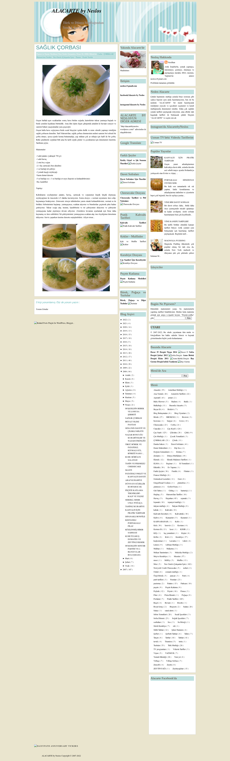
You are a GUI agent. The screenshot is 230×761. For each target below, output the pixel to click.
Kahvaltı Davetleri (161, 513)
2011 (125, 360)
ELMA (157, 463)
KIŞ (155, 533)
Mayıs (128, 401)
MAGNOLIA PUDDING (174, 240)
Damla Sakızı (159, 444)
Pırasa (183, 591)
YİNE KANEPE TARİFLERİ (176, 221)
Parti (184, 575)
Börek (156, 417)
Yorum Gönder (42, 309)
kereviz (168, 525)
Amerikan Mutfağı (175, 389)
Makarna (170, 548)
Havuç (156, 498)
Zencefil (157, 664)
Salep (156, 610)
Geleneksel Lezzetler (162, 478)
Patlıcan (184, 583)
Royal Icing (158, 606)
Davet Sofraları (177, 444)
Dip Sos (177, 448)
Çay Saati (158, 432)
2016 (125, 341)
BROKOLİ (171, 417)
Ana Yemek (158, 393)
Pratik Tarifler (88, 57)
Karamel (184, 517)
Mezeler (177, 556)
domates (157, 455)
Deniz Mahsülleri (161, 448)
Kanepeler (170, 517)
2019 (125, 330)
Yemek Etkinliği (160, 657)
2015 (125, 345)
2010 (125, 364)
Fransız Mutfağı (160, 475)
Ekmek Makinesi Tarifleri (177, 459)
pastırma (157, 583)
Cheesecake (158, 424)
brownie (157, 420)
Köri (167, 537)
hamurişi (184, 490)
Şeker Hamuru (178, 629)
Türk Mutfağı (173, 645)
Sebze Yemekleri (160, 614)
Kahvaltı (168, 509)
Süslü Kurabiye (160, 626)
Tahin (186, 633)
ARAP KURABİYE (133, 480)
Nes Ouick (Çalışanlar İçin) (64, 57)
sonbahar (157, 622)
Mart (127, 558)
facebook (124, 95)
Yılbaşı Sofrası (172, 660)
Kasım (128, 378)
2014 (125, 349)
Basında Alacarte (176, 405)
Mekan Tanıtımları (161, 552)
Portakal (157, 598)
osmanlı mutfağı (172, 571)
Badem (174, 401)
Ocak (127, 565)
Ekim (127, 382)
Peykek (157, 591)
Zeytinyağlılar (178, 668)
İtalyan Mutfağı (178, 506)
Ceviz (181, 420)
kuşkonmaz (158, 540)
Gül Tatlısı (158, 490)
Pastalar (173, 579)
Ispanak (157, 502)
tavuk (156, 641)
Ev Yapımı (172, 467)
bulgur (170, 420)
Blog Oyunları (180, 413)
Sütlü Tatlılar (159, 629)
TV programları (160, 649)
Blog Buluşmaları (161, 413)
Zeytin (169, 664)
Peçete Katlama (171, 587)
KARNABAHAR (161, 521)
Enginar (169, 463)
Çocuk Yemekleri (177, 436)
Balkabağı (158, 405)
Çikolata (173, 432)
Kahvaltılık (179, 513)
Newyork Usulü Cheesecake (165, 568)
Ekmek (157, 459)
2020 (125, 327)
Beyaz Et (157, 409)
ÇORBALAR (109, 54)
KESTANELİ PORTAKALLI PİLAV (132, 523)
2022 (125, 319)
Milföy (168, 560)
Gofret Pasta (173, 486)
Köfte (156, 537)
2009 (125, 367)
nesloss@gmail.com (128, 85)
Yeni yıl (177, 657)
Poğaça (185, 595)
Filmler (187, 471)
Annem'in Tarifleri (178, 393)
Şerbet (156, 633)
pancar (173, 575)
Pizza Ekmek (170, 595)
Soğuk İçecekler (178, 618)
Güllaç (171, 490)
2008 (125, 371)
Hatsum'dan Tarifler (44, 57)
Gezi (180, 478)
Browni (185, 417)
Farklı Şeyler (159, 471)
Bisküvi (171, 409)
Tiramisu (168, 641)
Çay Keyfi (171, 428)
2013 (125, 352)
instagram (124, 104)
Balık (186, 401)
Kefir (177, 521)
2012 (125, 356)
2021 (125, 323)
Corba (100, 54)
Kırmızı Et (158, 529)
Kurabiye (180, 537)
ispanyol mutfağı (175, 502)
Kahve (156, 517)
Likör (185, 540)
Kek (155, 525)
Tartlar (168, 637)
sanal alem (169, 610)
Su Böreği (182, 622)
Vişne (156, 653)
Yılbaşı (157, 660)
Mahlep (157, 548)
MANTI (128, 470)
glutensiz (157, 486)
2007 (125, 569)
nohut (185, 568)
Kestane (180, 525)
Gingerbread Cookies (162, 482)
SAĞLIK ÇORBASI (58, 47)
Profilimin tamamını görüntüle (162, 82)
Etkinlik (157, 467)
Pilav (156, 595)
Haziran (128, 397)
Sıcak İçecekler (181, 614)
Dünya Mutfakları (174, 455)
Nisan (127, 404)
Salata (185, 606)
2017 (125, 338)
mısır (156, 560)
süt (174, 626)
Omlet (156, 571)
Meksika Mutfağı (182, 552)
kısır (172, 529)
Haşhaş (157, 494)
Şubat (127, 562)
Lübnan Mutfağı (172, 544)
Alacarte (157, 389)
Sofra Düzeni (159, 618)
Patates (78, 57)
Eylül (127, 386)
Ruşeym (173, 606)
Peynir (170, 591)
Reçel (156, 602)
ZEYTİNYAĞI (160, 668)
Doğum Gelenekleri (162, 451)
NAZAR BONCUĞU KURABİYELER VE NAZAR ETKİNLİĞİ (135, 437)
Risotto (180, 602)
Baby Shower (159, 401)
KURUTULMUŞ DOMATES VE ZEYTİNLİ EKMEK (135, 539)
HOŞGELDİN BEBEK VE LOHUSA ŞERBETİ (134, 411)
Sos (169, 622)
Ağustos (128, 389)
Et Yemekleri (184, 463)
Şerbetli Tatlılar (172, 633)
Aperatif (157, 397)
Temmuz (128, 393)
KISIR (183, 529)
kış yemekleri (169, 533)
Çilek (187, 432)
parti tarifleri (159, 579)
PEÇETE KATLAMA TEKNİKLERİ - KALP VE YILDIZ (134, 493)
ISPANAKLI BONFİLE (135, 516)
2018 (125, 334)
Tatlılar (181, 637)
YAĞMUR (170, 653)
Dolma (179, 451)
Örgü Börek (159, 575)
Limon (156, 544)
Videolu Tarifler (179, 649)
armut (170, 397)
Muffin (180, 560)
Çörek (175, 440)
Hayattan (169, 498)
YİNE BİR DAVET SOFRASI (176, 202)
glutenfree (181, 482)
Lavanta (173, 540)
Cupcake (157, 428)
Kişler (184, 533)
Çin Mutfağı (159, 436)
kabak (156, 509)
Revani (168, 602)
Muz (156, 564)
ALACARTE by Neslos (76, 10)
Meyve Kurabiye (161, 556)
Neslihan (171, 62)
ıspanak (184, 498)
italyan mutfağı (160, 506)
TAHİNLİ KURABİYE (134, 506)
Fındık (174, 471)
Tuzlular (157, 645)
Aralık (128, 375)
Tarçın (156, 637)
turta (181, 641)
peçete (156, 587)
